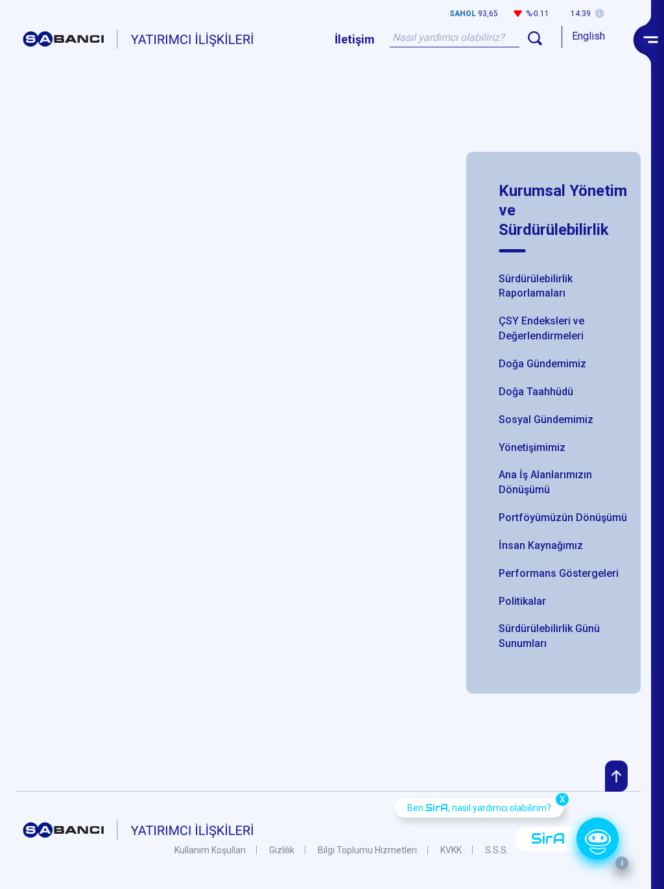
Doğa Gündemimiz (542, 364)
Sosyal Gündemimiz (546, 419)
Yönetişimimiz (532, 447)
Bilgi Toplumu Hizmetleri (367, 850)
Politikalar (522, 601)
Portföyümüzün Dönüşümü (563, 517)
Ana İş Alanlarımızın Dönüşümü (545, 482)
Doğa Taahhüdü (536, 391)
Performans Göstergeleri (559, 573)
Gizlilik (281, 850)
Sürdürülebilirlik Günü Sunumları (549, 636)
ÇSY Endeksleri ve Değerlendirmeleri (541, 328)
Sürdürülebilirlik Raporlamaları (536, 286)
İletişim (355, 39)
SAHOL (462, 13)
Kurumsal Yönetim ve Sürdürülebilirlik (563, 210)
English (588, 36)
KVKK (451, 850)
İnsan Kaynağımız (541, 545)
